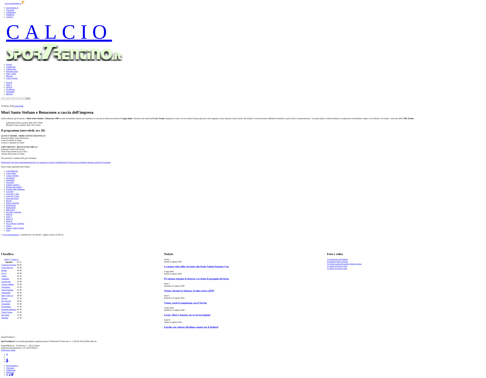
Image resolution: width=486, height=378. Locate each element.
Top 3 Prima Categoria (15, 223)
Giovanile (10, 182)
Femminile (10, 92)
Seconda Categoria (13, 212)
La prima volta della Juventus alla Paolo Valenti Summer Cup (196, 266)
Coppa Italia (18, 106)
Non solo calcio (12, 198)
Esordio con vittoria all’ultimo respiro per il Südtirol (191, 327)
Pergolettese (6, 307)
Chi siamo (10, 10)
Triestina (4, 318)
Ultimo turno (11, 69)
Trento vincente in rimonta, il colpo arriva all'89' (189, 290)
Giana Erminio (7, 290)
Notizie (9, 65)
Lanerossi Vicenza (8, 265)
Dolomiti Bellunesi (8, 309)
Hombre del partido (14, 187)
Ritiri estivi (10, 210)
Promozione (11, 205)
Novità (9, 201)
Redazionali (11, 207)
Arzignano (5, 287)
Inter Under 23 (7, 295)
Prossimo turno (12, 71)
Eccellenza (10, 89)
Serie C (9, 85)
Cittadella (5, 279)
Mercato (9, 76)
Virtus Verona (6, 312)
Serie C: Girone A (11, 259)
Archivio (9, 17)
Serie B (9, 83)
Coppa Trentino (12, 176)
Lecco (3, 273)
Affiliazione (11, 12)
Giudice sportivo (12, 185)
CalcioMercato (12, 171)
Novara (4, 298)
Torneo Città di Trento (15, 228)
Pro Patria (5, 315)
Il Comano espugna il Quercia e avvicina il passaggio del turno (196, 278)
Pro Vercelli (6, 301)
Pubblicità (10, 15)
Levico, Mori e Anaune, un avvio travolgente (187, 315)
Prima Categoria (12, 203)
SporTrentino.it (12, 8)
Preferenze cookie (8, 350)
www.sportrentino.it (11, 235)
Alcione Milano (7, 284)
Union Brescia (7, 268)
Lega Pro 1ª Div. (12, 194)
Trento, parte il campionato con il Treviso (185, 303)
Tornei (8, 226)
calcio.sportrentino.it (13, 3)
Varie (8, 230)
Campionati (10, 67)
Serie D (9, 87)
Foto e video (11, 74)
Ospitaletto (5, 304)
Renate (4, 270)
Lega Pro (9, 192)
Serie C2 (9, 219)
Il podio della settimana (15, 189)
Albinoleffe (6, 293)
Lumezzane (6, 282)
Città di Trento (12, 78)
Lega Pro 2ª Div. (12, 196)
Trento (4, 276)
